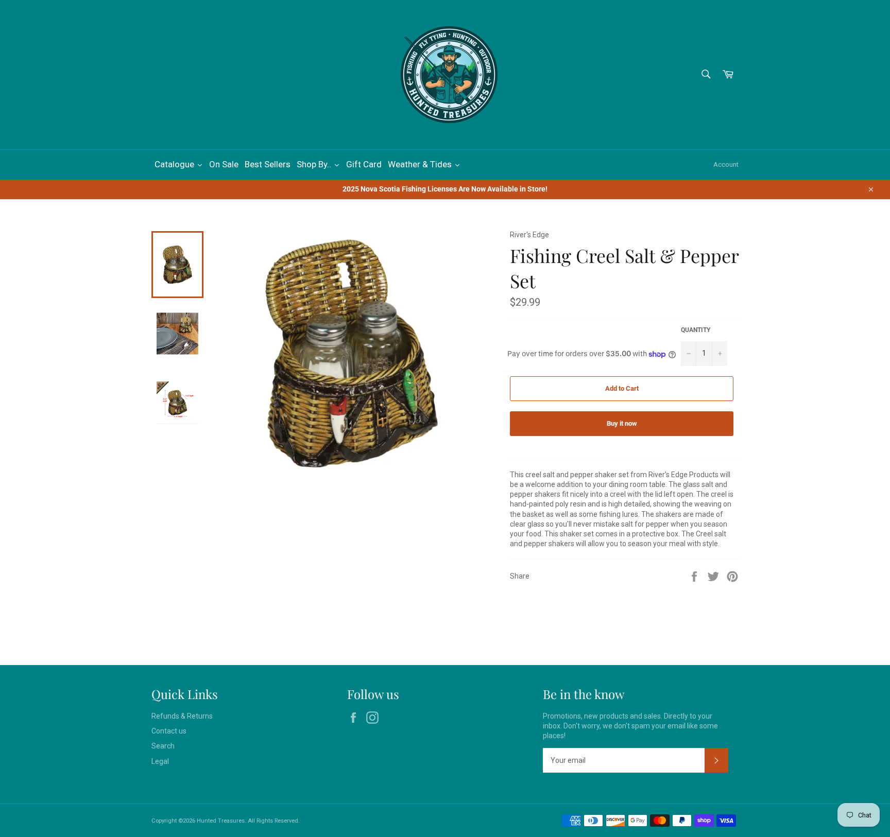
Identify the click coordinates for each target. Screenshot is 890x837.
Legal (160, 761)
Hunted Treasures (221, 820)
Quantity (695, 330)
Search (163, 746)
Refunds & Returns (182, 716)
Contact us (168, 731)
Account (726, 164)
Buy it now (622, 423)
